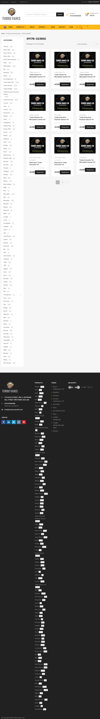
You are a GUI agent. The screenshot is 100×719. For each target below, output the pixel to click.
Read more (40, 84)
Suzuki (5, 109)
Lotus (5, 220)
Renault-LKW (7, 158)
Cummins (6, 327)
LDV (4, 233)
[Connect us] (3, 422)
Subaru (5, 116)
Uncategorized (8, 79)
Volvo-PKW (6, 50)
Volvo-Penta (7, 53)
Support (42, 27)
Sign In (90, 2)
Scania (5, 145)
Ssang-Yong (7, 126)
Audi (4, 356)
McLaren (6, 204)
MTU (4, 191)
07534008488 (75, 16)
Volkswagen (7, 66)
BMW (4, 350)
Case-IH (5, 343)
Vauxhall (6, 72)
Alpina (5, 360)
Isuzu (5, 275)
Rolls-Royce (7, 155)
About (32, 27)
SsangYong (6, 122)
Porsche (6, 165)
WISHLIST (14, 2)
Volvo (5, 63)
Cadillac (5, 347)
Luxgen (5, 217)
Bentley (5, 353)
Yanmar (5, 46)
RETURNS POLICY (59, 411)
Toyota (5, 103)
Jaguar (5, 269)
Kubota (5, 243)
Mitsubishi (57, 115)
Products (20, 27)
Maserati (6, 210)
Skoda (5, 135)
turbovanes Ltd (19, 718)
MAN (4, 213)
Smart (5, 132)
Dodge (5, 307)
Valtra (5, 76)
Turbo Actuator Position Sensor (11, 93)
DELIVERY (56, 404)
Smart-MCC (7, 129)
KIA (4, 249)
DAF (4, 317)
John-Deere (7, 256)
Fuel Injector (7, 295)
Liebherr (5, 226)
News (53, 27)
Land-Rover (7, 236)
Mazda (5, 207)
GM (4, 291)
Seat (5, 142)
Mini (4, 197)
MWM (4, 187)
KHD (4, 252)
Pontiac (5, 168)
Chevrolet (6, 337)
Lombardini (6, 223)
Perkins (5, 174)
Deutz (5, 311)
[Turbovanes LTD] (11, 20)
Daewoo (5, 321)
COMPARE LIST (24, 2)
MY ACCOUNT (4, 2)
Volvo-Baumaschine (9, 59)
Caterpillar (6, 340)
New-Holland (7, 184)
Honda (5, 282)
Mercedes (6, 200)
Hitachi (5, 285)
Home (3, 33)
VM (4, 69)
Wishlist (55, 431)
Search (60, 14)
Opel (4, 178)
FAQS (71, 27)
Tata (4, 106)
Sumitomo (6, 113)
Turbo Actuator (8, 100)
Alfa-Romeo (7, 363)
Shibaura (6, 139)
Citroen (5, 330)
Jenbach (6, 259)
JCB (4, 265)
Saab (5, 148)
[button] (87, 27)
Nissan (5, 181)
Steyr (5, 119)
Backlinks (56, 392)
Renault (5, 161)
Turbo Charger (7, 89)
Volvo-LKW (6, 56)
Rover (5, 152)
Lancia (5, 239)
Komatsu (6, 246)
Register (96, 2)
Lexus (5, 230)
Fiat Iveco (6, 301)
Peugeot (6, 171)
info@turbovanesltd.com (13, 410)
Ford (4, 298)
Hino (4, 288)
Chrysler (6, 334)
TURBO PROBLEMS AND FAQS (58, 425)
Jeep (5, 262)
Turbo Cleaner (84, 72)
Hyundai (5, 278)
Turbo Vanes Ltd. (34, 72)
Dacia (5, 324)
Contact (62, 27)
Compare (56, 395)
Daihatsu (6, 314)
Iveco (5, 272)
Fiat (4, 304)
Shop (54, 414)
